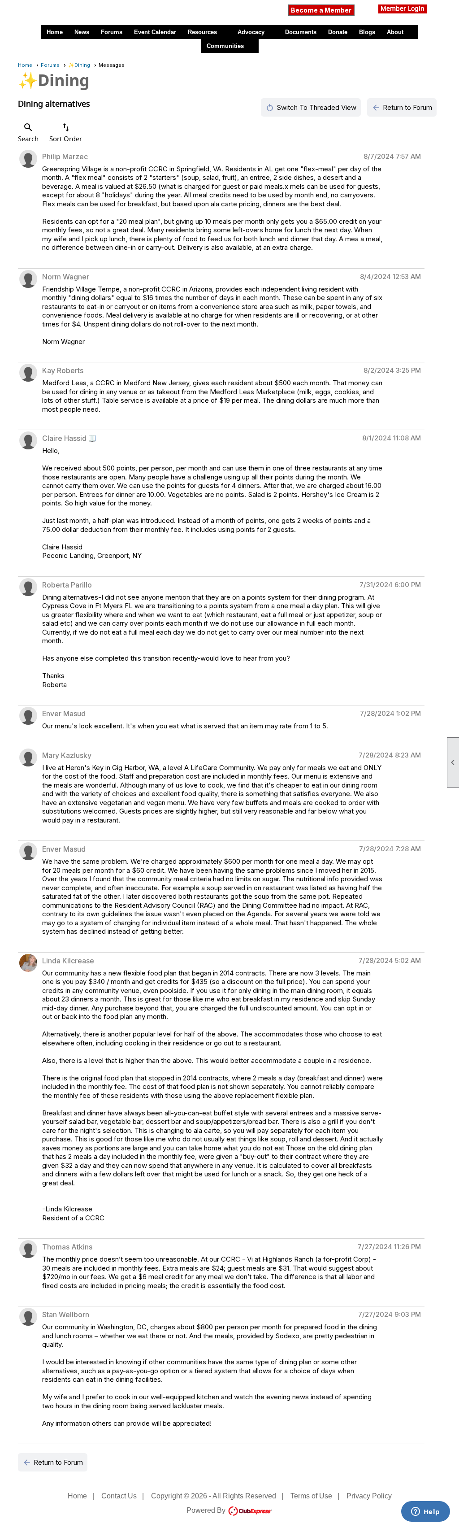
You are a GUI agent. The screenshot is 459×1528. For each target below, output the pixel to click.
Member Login (402, 8)
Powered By (206, 1510)
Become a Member (321, 10)
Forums (111, 32)
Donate (337, 32)
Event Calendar (155, 32)
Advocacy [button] (251, 32)
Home (55, 32)
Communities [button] (225, 46)
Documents (300, 32)
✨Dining (79, 65)
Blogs (367, 32)
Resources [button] (202, 32)
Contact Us (119, 1496)
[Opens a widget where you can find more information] (425, 1512)
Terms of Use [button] (311, 1496)
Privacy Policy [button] (369, 1496)
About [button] (395, 32)
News (81, 32)
